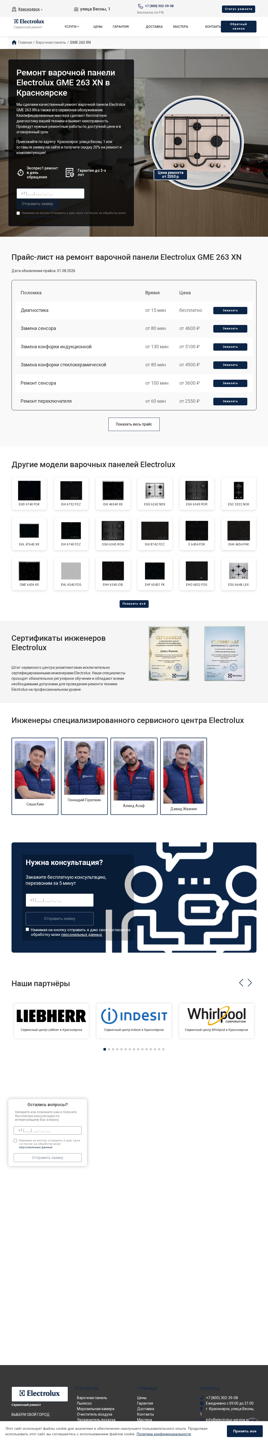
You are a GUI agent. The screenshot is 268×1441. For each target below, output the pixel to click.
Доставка (154, 27)
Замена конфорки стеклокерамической (63, 364)
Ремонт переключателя (46, 401)
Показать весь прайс (134, 424)
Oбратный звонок (238, 26)
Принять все (244, 1431)
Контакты (213, 27)
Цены (97, 27)
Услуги (70, 27)
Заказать (230, 310)
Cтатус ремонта (238, 9)
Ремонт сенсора (38, 383)
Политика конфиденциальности (164, 1434)
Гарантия (121, 27)
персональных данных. (39, 216)
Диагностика (34, 310)
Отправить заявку (37, 204)
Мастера (180, 27)
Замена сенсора (38, 328)
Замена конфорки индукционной (56, 346)
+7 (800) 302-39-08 (159, 6)
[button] (241, 983)
